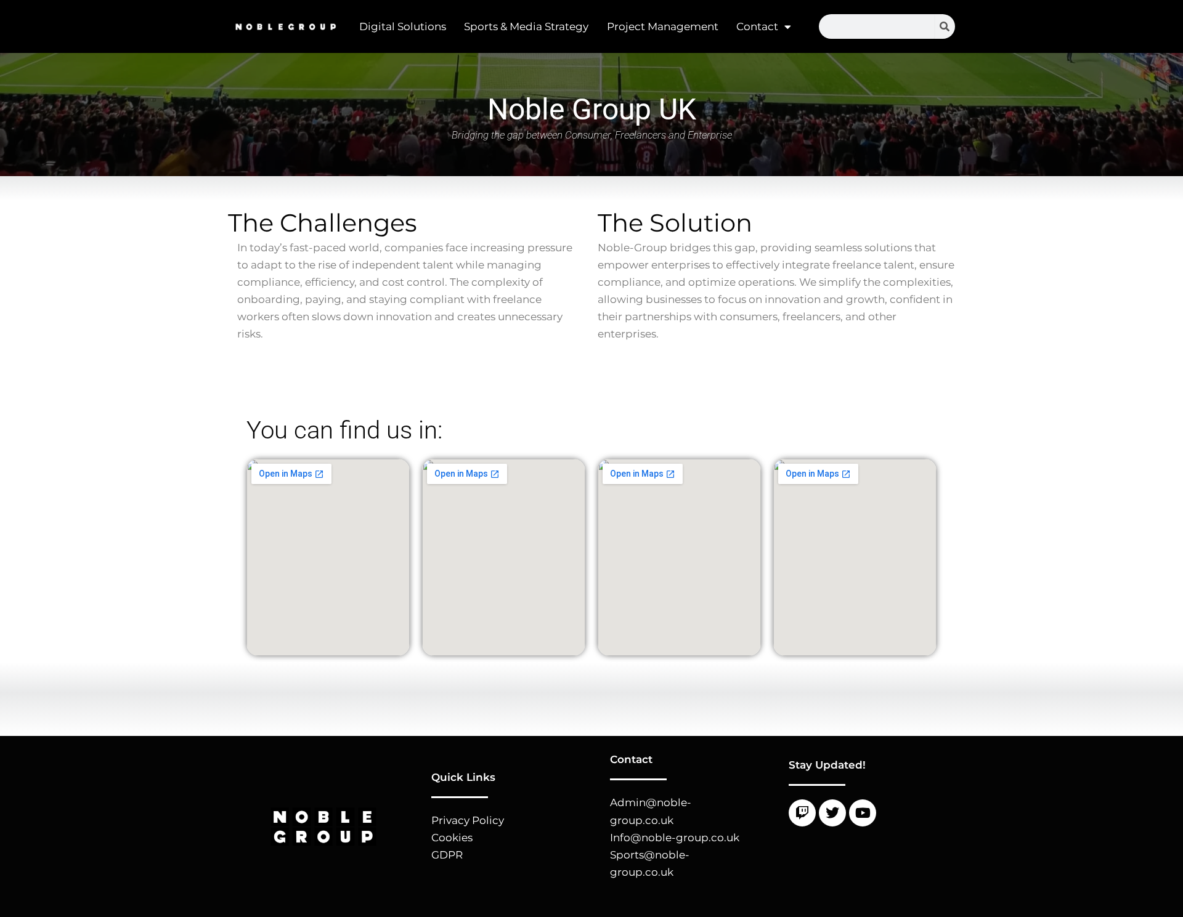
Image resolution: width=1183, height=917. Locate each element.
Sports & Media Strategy (526, 26)
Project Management (662, 26)
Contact (757, 26)
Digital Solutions (402, 26)
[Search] (945, 26)
